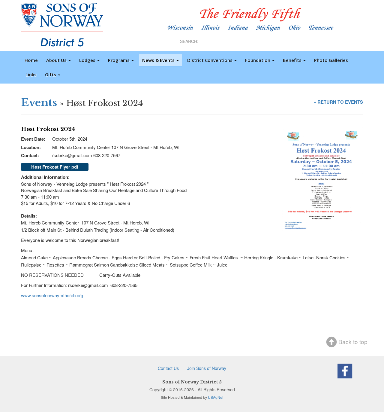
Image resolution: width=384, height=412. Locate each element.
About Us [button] (57, 60)
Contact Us (168, 368)
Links (31, 75)
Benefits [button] (293, 60)
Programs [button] (119, 60)
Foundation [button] (258, 60)
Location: (31, 147)
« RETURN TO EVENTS (338, 102)
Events (39, 102)
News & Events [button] (159, 60)
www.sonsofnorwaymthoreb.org (52, 295)
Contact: (30, 155)
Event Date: (33, 139)
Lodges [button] (88, 60)
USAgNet (215, 397)
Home (31, 60)
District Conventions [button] (210, 60)
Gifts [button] (51, 75)
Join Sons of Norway (206, 368)
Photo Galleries (331, 60)
